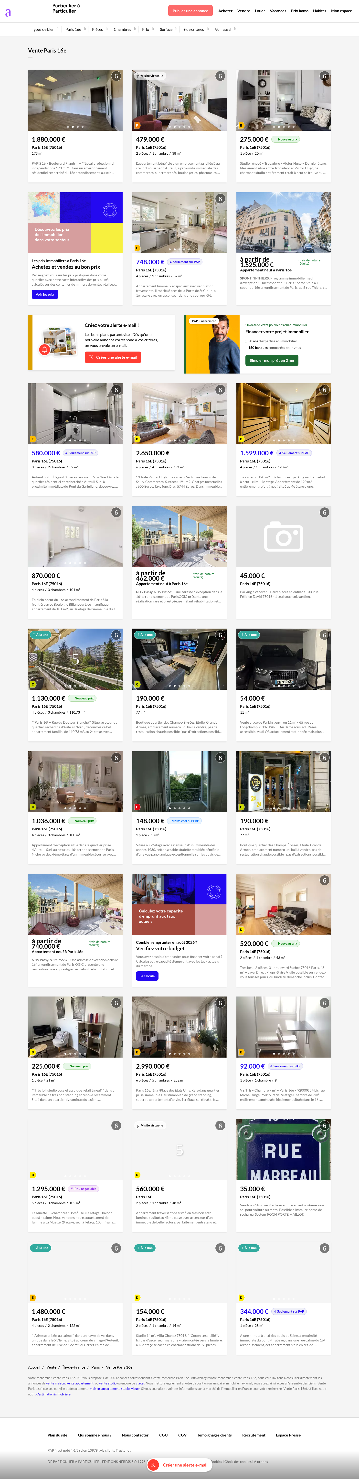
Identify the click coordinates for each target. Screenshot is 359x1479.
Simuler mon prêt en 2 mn (272, 360)
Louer (260, 10)
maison (95, 1389)
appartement (110, 1389)
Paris (95, 1367)
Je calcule (147, 976)
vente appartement (80, 1383)
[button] (67, 125)
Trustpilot (123, 1450)
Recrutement (253, 1435)
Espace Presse (288, 1435)
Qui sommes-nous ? (94, 1435)
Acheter (225, 10)
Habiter (320, 10)
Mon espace (341, 10)
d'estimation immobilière (53, 1394)
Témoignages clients (214, 1435)
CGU (163, 1435)
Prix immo (299, 10)
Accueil (34, 1367)
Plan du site (57, 1435)
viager (140, 1383)
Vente (51, 1367)
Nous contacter (135, 1435)
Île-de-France (74, 1367)
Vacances (278, 10)
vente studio (107, 1383)
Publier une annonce (190, 10)
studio (125, 1389)
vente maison (55, 1383)
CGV (182, 1435)
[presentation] (33, 101)
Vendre (243, 10)
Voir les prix (45, 294)
